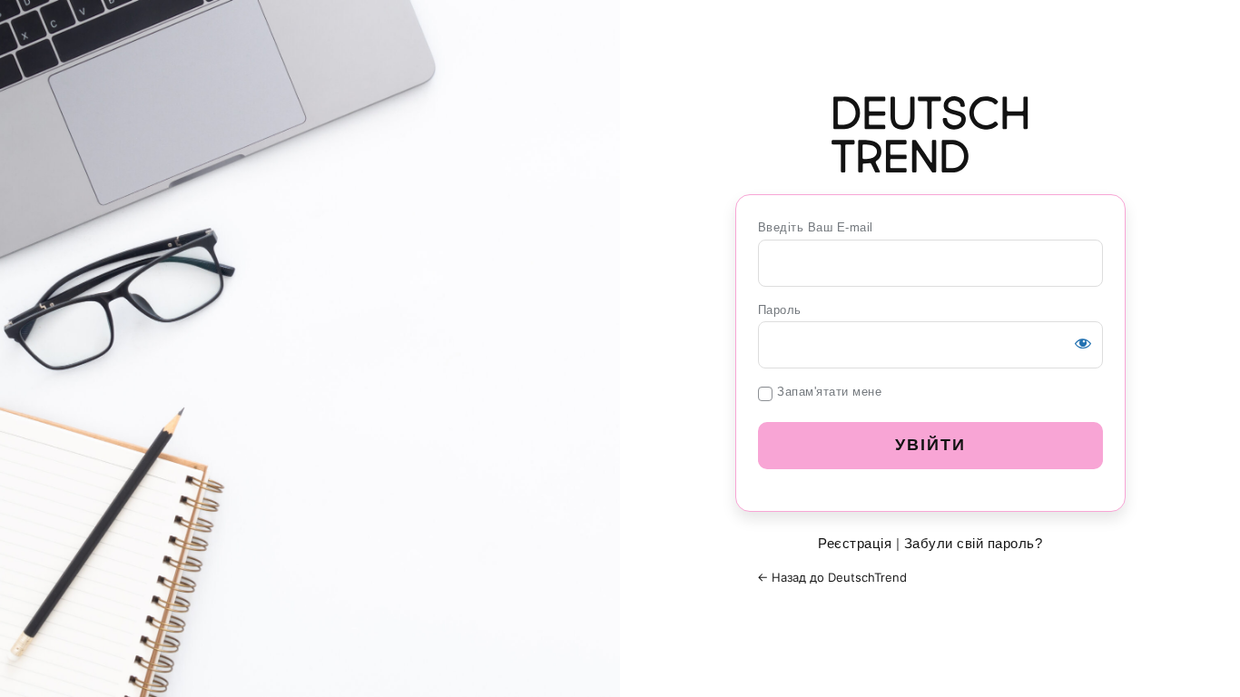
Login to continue (930, 134)
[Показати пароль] (1083, 343)
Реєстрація (854, 543)
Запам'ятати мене (829, 391)
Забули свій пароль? (973, 543)
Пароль (780, 310)
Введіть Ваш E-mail (815, 227)
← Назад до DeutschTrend (832, 577)
